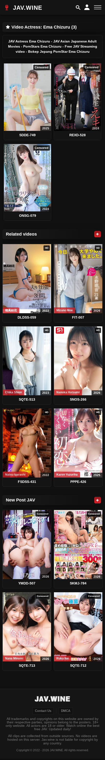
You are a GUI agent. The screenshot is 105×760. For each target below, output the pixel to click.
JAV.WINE (26, 7)
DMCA (65, 711)
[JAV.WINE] (52, 699)
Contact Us (43, 711)
